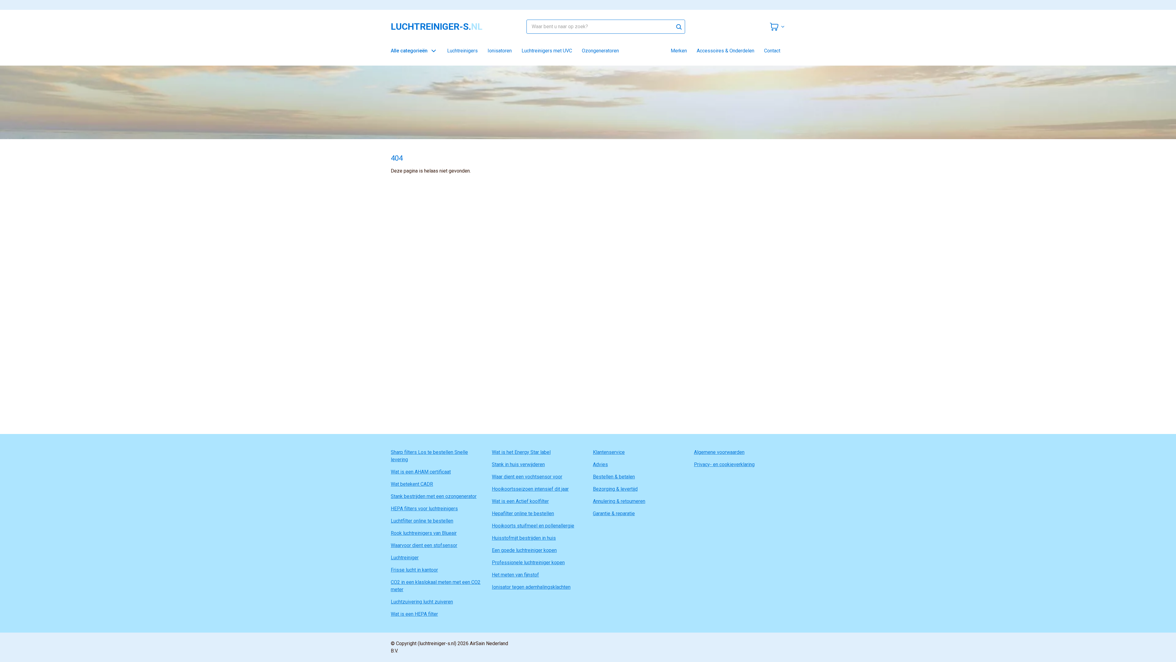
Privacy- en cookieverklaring (724, 464)
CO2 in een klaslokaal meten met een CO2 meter (436, 585)
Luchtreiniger (405, 558)
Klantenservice (609, 452)
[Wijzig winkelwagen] (777, 27)
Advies (600, 464)
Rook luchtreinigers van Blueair (424, 533)
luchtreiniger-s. (436, 26)
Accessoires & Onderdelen (725, 51)
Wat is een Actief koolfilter (520, 501)
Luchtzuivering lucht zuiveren (422, 602)
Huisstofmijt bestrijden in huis (524, 538)
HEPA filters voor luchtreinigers (424, 509)
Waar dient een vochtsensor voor (527, 477)
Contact (772, 51)
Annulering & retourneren (619, 501)
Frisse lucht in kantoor (414, 570)
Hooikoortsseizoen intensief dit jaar (530, 489)
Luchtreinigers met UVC (547, 51)
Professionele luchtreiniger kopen (528, 562)
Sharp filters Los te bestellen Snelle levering (429, 455)
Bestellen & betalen (614, 477)
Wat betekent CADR (412, 484)
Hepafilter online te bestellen (523, 513)
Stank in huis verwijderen (518, 464)
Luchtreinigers (462, 51)
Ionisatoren (500, 51)
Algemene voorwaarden (719, 452)
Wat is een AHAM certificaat (421, 472)
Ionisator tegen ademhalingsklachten (531, 587)
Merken (679, 51)
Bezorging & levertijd (615, 489)
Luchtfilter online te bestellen (422, 521)
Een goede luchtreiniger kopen (524, 550)
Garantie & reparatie (614, 513)
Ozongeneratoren (600, 51)
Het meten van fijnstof (515, 575)
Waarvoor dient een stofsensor (424, 545)
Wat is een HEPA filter (414, 614)
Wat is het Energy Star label (521, 452)
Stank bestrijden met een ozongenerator (434, 496)
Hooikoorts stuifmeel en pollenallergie (533, 526)
